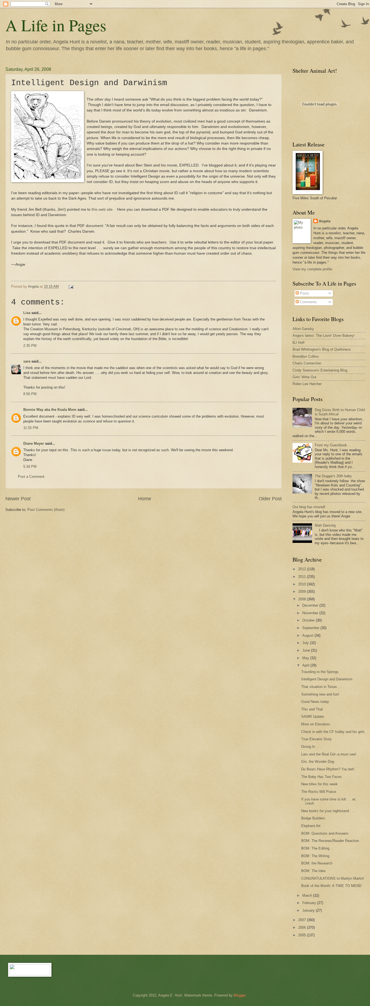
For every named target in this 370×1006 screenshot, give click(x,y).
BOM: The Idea (313, 871)
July (306, 643)
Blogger (239, 995)
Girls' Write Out (304, 377)
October (309, 620)
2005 (302, 935)
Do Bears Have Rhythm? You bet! (327, 769)
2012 (302, 569)
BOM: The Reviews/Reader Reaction (330, 841)
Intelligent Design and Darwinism (326, 679)
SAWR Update (312, 717)
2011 (302, 577)
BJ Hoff (298, 343)
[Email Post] (70, 286)
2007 (302, 920)
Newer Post (18, 498)
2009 (302, 591)
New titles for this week (319, 784)
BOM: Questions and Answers (325, 833)
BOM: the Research (316, 863)
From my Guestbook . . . (334, 445)
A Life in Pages (55, 25)
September (311, 628)
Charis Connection (307, 363)
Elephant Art (310, 826)
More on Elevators (315, 724)
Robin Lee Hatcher (307, 384)
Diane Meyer (33, 443)
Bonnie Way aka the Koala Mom (49, 410)
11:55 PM (30, 428)
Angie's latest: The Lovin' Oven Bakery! (324, 336)
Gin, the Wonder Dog (317, 762)
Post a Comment (31, 477)
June (306, 650)
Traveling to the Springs (320, 672)
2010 (302, 584)
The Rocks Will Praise (318, 792)
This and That (312, 709)
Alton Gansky (303, 329)
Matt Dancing (325, 525)
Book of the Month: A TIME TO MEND (331, 886)
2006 (302, 927)
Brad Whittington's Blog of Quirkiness (322, 349)
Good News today (315, 702)
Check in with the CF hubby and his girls (333, 732)
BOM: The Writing (315, 856)
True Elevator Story (316, 739)
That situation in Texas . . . (322, 687)
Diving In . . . (311, 747)
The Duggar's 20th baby (333, 476)
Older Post (270, 498)
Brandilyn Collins (306, 356)
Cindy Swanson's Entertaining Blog (320, 370)
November (310, 613)
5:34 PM (30, 466)
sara (26, 361)
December (310, 605)
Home (144, 498)
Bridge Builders (313, 818)
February (309, 903)
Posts (304, 293)
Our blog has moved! (309, 507)
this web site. (103, 209)
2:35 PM (30, 346)
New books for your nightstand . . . (328, 811)
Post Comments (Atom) (45, 510)
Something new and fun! (320, 694)
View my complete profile (312, 269)
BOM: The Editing (315, 848)
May (306, 658)
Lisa (26, 313)
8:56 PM (30, 394)
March (307, 895)
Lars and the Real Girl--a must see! (328, 754)
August (308, 635)
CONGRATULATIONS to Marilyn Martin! (332, 878)
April (306, 665)
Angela (324, 221)
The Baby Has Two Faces (321, 777)
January (309, 910)
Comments (308, 302)
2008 (302, 599)
